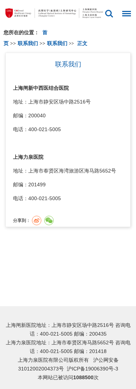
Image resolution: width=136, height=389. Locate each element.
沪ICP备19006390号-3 (92, 369)
